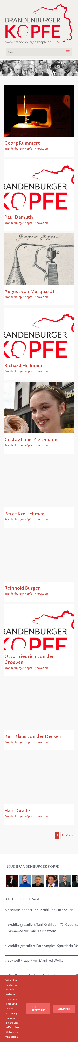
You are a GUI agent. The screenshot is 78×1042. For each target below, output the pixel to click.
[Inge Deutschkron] (51, 880)
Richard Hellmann (24, 366)
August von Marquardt (29, 291)
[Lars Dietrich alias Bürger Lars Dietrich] (11, 880)
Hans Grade (17, 811)
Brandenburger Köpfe (18, 149)
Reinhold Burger (22, 588)
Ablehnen (64, 1008)
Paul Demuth (18, 217)
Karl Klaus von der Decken (32, 736)
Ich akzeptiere (38, 1008)
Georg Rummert (22, 143)
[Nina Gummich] (25, 880)
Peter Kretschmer (24, 514)
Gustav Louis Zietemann (31, 440)
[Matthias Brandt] (64, 880)
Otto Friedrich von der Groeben (29, 659)
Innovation (41, 149)
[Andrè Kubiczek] (38, 880)
